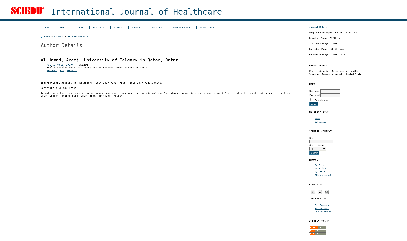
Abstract (52, 70)
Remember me (322, 100)
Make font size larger (327, 191)
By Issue (320, 165)
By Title (320, 171)
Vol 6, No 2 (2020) (60, 65)
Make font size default (320, 191)
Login (80, 27)
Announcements (182, 27)
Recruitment (208, 27)
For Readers (322, 205)
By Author (320, 168)
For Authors (322, 208)
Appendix (72, 70)
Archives (157, 27)
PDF (62, 70)
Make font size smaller (313, 191)
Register (98, 27)
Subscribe (320, 121)
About (63, 27)
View (317, 118)
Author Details (78, 36)
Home (47, 27)
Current (137, 27)
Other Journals (324, 175)
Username (314, 91)
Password (314, 95)
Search (118, 27)
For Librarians (324, 211)
